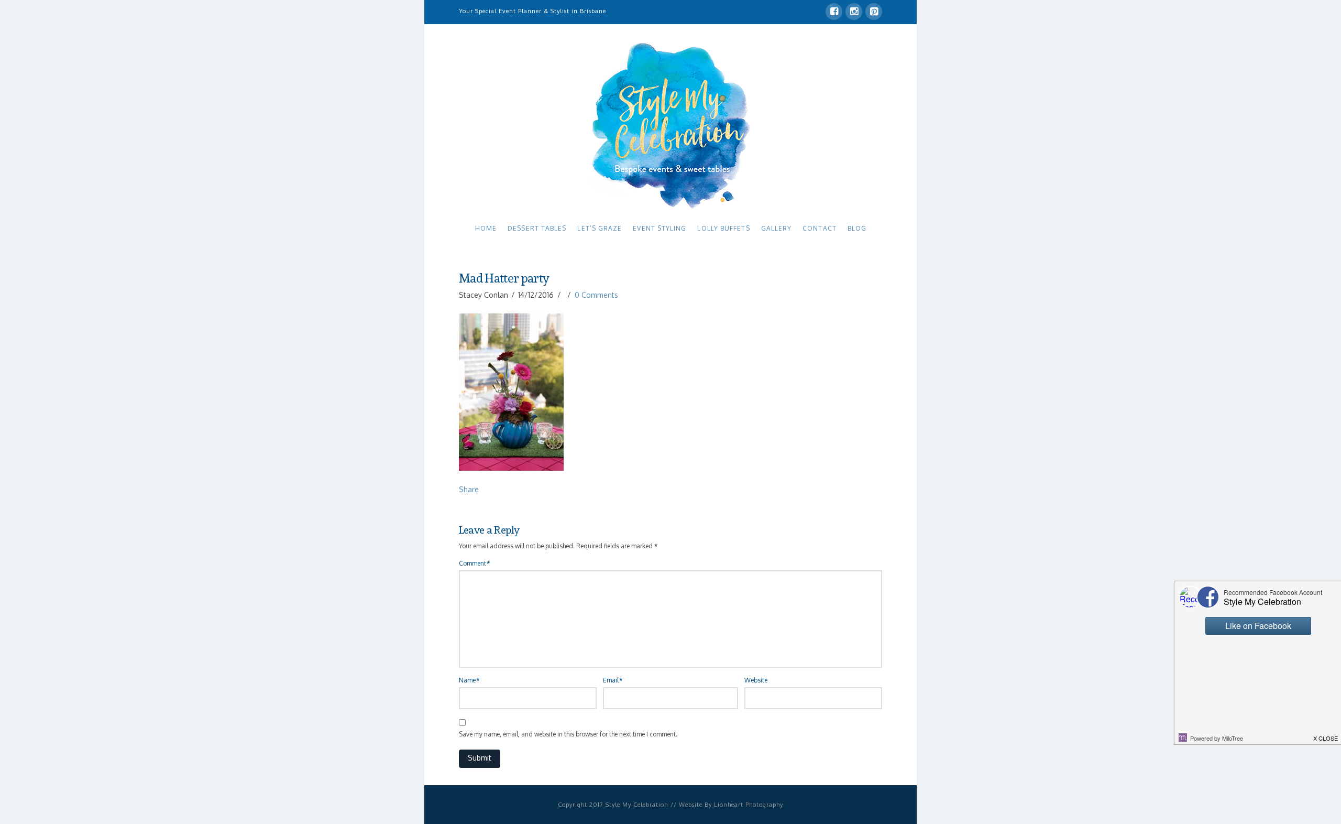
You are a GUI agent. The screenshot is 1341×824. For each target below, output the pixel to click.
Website (755, 680)
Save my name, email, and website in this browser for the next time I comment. (568, 734)
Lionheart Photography (748, 804)
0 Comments (596, 294)
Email (612, 680)
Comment (474, 563)
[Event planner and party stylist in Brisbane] (670, 125)
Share (469, 489)
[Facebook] (834, 11)
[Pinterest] (873, 11)
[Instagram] (853, 11)
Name (469, 680)
